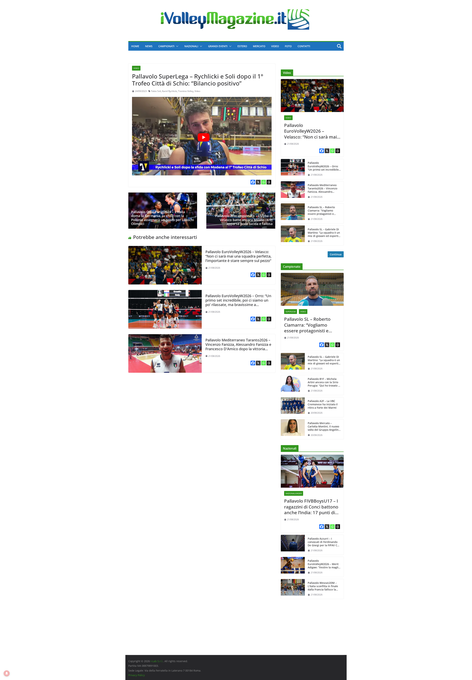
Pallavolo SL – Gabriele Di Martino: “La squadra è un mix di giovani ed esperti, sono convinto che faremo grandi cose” (324, 233)
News (148, 46)
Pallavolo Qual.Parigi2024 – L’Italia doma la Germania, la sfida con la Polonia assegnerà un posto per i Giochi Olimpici (162, 218)
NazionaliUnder (294, 493)
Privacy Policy (136, 675)
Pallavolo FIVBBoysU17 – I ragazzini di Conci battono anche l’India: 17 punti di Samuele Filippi (311, 506)
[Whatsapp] (263, 182)
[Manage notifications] (7, 673)
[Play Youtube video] (203, 137)
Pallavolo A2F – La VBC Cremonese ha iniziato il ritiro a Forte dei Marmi (323, 404)
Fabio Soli (156, 91)
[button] (176, 46)
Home (135, 46)
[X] (258, 182)
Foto (288, 46)
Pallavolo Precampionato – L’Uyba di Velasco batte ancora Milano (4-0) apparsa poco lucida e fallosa (244, 220)
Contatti (304, 46)
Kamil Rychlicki (169, 91)
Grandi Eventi (218, 46)
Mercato (259, 46)
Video (275, 46)
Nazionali (191, 46)
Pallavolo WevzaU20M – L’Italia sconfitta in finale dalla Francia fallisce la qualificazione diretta (323, 586)
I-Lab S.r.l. (157, 661)
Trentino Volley (185, 91)
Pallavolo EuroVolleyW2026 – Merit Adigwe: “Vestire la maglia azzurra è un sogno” (324, 564)
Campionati (166, 46)
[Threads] (269, 182)
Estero (242, 46)
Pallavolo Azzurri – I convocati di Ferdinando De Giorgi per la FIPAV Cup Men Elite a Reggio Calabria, (324, 542)
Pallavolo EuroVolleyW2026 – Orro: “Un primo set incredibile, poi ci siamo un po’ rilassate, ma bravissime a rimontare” (238, 302)
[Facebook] (253, 182)
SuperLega (291, 311)
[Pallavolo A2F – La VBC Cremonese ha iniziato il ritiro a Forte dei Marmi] (293, 407)
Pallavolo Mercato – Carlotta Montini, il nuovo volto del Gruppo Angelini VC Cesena (323, 427)
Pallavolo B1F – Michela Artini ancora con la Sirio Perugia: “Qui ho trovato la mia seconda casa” (324, 382)
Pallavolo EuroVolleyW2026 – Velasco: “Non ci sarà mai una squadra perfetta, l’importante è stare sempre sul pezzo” (238, 256)
